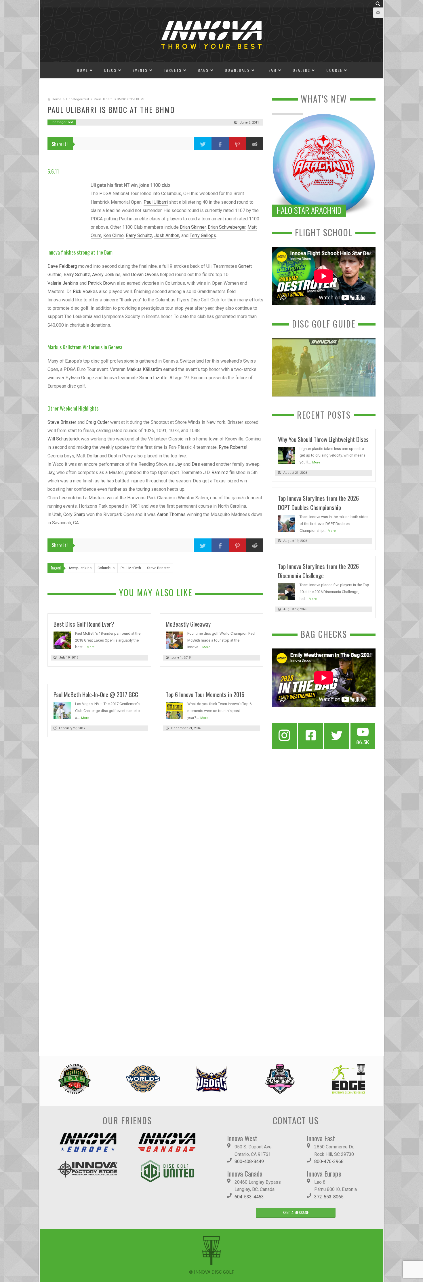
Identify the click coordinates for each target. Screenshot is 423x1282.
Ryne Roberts (232, 447)
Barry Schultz (139, 235)
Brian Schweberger (226, 227)
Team (271, 70)
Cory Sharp (74, 514)
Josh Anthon (166, 235)
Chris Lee (57, 498)
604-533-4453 (249, 1197)
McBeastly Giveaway (188, 623)
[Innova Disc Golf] (211, 34)
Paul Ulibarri (156, 202)
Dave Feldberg (62, 266)
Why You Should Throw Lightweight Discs (323, 439)
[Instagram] (284, 736)
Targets (173, 70)
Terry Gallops (203, 235)
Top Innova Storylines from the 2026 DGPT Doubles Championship (318, 503)
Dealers (301, 70)
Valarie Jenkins (62, 283)
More (91, 647)
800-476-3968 (329, 1161)
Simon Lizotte (153, 377)
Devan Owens (145, 274)
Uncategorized (77, 99)
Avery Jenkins (106, 274)
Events (140, 70)
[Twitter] (336, 736)
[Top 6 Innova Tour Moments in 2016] (174, 710)
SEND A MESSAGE (296, 1212)
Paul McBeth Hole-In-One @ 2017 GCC (96, 694)
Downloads (237, 70)
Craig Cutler (97, 422)
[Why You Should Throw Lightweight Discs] (286, 455)
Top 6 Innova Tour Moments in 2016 (205, 694)
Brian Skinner (193, 227)
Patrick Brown (102, 283)
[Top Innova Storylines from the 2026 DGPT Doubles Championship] (286, 523)
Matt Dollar (87, 456)
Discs (110, 70)
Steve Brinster (61, 422)
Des (196, 464)
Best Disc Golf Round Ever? (84, 623)
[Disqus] (155, 820)
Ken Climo (113, 235)
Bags (203, 70)
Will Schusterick (63, 439)
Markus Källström (144, 369)
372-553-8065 (329, 1197)
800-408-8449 (249, 1161)
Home (82, 70)
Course (334, 70)
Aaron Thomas (171, 514)
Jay (178, 464)
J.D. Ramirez (215, 472)
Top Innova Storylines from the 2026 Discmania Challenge (318, 571)
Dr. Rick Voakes (82, 291)
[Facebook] (310, 736)
